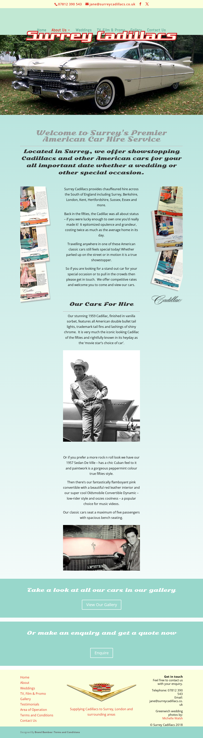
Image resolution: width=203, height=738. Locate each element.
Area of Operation (33, 709)
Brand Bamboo (43, 732)
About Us (59, 31)
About (24, 682)
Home (41, 31)
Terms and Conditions (36, 715)
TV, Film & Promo (111, 31)
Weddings (84, 31)
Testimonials (29, 704)
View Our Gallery (101, 604)
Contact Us (156, 31)
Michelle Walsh (172, 718)
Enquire (102, 652)
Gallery (136, 31)
